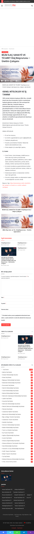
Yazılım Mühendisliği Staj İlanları (10, 390)
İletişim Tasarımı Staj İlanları (9, 453)
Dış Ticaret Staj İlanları (8, 432)
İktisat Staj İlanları (6, 377)
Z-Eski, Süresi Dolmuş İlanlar (9, 461)
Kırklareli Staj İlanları (19, 500)
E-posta (3, 303)
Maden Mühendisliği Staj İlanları (10, 427)
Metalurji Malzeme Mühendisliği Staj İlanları (13, 459)
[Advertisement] (17, 28)
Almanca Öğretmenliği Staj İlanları (11, 440)
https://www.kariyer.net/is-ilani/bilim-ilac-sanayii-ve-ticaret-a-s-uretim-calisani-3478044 (16, 185)
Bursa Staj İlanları (6, 492)
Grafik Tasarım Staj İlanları (9, 451)
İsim (2, 297)
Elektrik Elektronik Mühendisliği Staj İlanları (13, 406)
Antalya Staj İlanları (19, 489)
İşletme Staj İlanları (7, 372)
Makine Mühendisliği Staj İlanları (10, 393)
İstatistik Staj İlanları (7, 422)
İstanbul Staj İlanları (7, 508)
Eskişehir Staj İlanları (19, 494)
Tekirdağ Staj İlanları (7, 505)
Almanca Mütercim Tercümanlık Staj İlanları (13, 443)
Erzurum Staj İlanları (7, 494)
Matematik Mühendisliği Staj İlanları (11, 382)
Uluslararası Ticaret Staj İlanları (10, 419)
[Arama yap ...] (32, 6)
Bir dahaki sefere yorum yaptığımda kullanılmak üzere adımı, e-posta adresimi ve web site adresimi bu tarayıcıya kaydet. (16, 318)
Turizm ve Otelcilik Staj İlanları (10, 430)
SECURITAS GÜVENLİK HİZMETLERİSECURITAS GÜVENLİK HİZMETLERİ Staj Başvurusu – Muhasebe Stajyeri (8, 260)
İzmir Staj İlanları (19, 508)
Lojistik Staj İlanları (7, 398)
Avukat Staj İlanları (7, 438)
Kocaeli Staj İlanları (19, 497)
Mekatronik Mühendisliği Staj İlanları (11, 414)
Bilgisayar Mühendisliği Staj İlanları (11, 380)
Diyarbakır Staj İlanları (18, 492)
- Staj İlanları (11, 48)
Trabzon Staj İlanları (20, 505)
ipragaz (29, 494)
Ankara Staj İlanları (7, 489)
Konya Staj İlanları (6, 500)
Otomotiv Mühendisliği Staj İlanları (11, 425)
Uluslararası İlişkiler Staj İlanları (10, 411)
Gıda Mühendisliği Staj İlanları (9, 446)
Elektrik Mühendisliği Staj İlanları (10, 388)
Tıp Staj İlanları (6, 456)
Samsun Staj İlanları (20, 503)
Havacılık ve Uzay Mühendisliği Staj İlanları (13, 448)
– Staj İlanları (5, 369)
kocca (29, 497)
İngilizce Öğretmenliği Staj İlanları (10, 435)
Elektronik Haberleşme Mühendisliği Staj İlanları (14, 396)
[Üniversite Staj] (10, 5)
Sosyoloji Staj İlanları (7, 401)
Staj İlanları (19, 528)
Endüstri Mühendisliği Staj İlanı (10, 374)
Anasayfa (5, 48)
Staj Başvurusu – (8, 1)
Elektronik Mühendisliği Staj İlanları (11, 403)
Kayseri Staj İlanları (7, 497)
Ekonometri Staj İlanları (8, 385)
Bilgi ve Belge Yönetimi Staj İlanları (11, 417)
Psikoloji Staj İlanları (7, 409)
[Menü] (2, 6)
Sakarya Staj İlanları (7, 503)
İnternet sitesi (4, 309)
